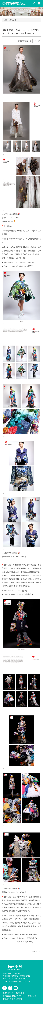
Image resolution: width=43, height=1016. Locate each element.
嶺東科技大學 (8, 993)
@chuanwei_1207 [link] (23, 938)
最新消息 (12, 20)
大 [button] (39, 40)
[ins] (4, 988)
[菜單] (39, 3)
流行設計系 (32, 996)
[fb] (10, 988)
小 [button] (30, 40)
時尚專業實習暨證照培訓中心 (14, 996)
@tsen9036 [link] (21, 594)
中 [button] (35, 40)
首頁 (5, 20)
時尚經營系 (18, 999)
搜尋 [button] (34, 3)
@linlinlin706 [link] (21, 266)
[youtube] (16, 988)
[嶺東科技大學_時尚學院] (13, 3)
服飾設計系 (7, 999)
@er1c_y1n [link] (21, 942)
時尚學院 (18, 993)
